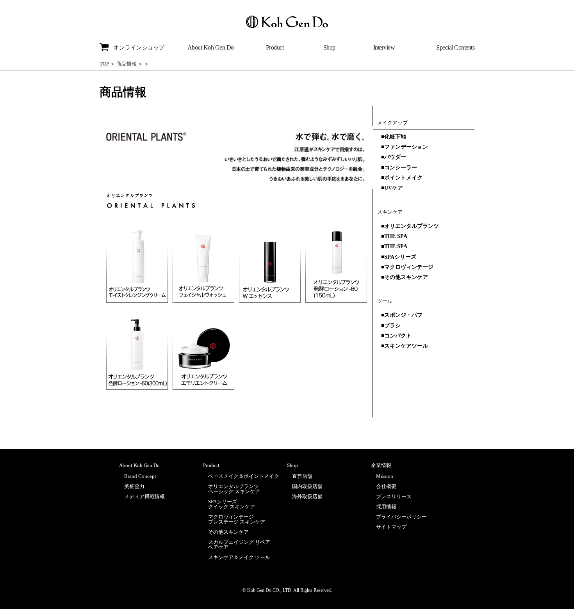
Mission (384, 476)
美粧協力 (134, 486)
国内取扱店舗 (307, 486)
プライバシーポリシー (401, 517)
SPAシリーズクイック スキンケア (231, 504)
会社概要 (386, 486)
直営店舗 (302, 476)
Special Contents (455, 47)
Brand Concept (140, 476)
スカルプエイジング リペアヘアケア (239, 544)
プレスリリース (394, 496)
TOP (104, 64)
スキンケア (390, 212)
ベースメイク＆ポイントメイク (243, 476)
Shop (329, 47)
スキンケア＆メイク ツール (239, 557)
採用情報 (386, 507)
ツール (384, 301)
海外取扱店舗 (307, 496)
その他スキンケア (228, 532)
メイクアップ (392, 123)
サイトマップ (391, 527)
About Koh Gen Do (210, 47)
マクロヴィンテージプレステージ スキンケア (236, 519)
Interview (384, 47)
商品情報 (126, 64)
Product (275, 47)
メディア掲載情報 (144, 496)
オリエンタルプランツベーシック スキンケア (234, 488)
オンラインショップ (138, 47)
